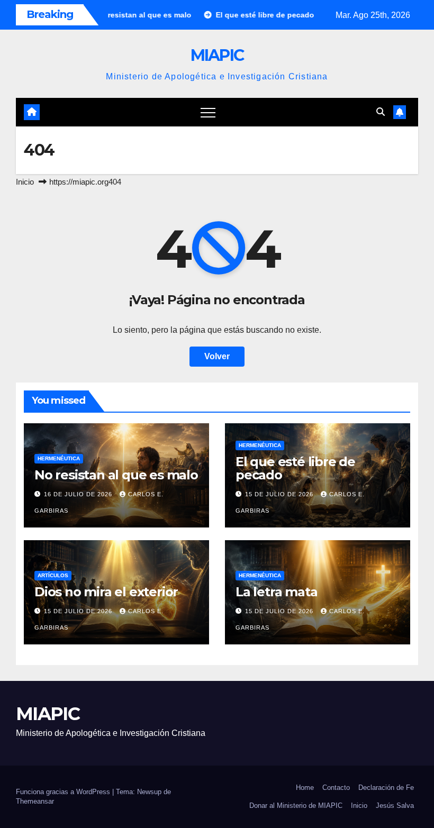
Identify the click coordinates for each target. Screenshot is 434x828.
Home (305, 787)
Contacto (336, 787)
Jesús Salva (395, 805)
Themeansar (35, 801)
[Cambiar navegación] (208, 112)
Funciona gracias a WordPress (64, 792)
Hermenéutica (59, 458)
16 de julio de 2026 (79, 494)
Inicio (25, 181)
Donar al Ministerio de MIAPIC (295, 805)
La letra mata (276, 591)
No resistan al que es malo (116, 475)
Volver (217, 356)
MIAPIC (217, 55)
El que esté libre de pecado (295, 468)
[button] (380, 111)
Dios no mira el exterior (106, 591)
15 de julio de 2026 (280, 494)
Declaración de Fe (386, 787)
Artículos (53, 575)
